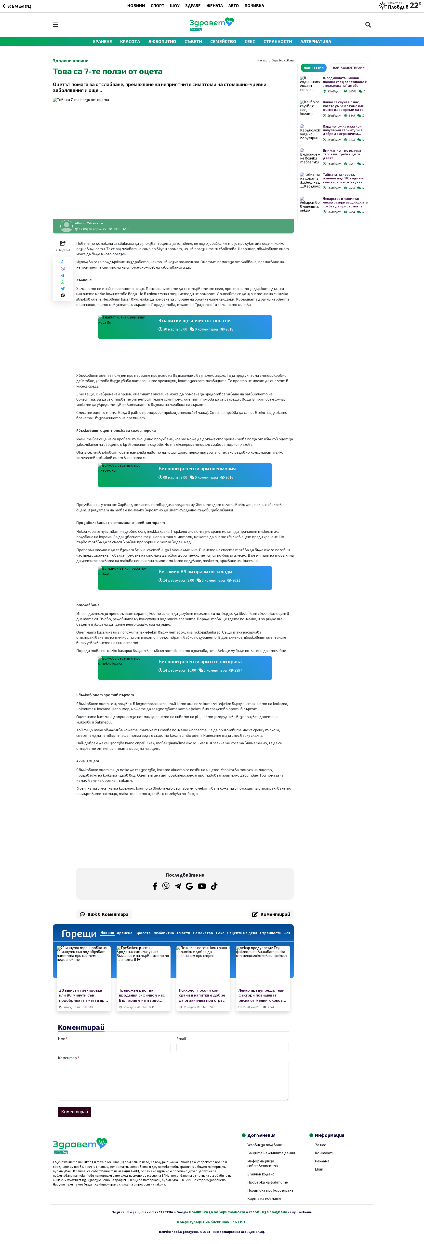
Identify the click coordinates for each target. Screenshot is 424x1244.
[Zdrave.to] (212, 29)
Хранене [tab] (124, 933)
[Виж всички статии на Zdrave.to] (66, 226)
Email (181, 1039)
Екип (319, 1169)
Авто (233, 6)
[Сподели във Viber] (62, 269)
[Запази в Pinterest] (62, 295)
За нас (320, 1145)
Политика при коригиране (270, 1190)
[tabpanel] (334, 146)
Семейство (223, 41)
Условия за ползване (264, 1145)
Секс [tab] (220, 933)
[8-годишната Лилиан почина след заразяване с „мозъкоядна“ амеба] (310, 83)
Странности (278, 41)
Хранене (102, 41)
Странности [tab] (270, 933)
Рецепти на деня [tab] (242, 933)
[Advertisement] (129, 832)
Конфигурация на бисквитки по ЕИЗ (211, 1222)
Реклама (322, 1161)
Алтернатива (315, 41)
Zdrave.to (95, 223)
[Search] (368, 25)
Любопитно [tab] (164, 933)
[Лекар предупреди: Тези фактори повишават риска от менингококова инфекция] (263, 966)
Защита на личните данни (271, 1153)
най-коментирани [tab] (349, 67)
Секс (250, 41)
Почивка (254, 6)
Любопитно (162, 41)
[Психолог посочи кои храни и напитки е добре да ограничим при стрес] (203, 966)
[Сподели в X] (62, 289)
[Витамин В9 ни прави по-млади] (126, 578)
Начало (262, 60)
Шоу (175, 6)
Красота (130, 41)
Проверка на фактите (267, 1182)
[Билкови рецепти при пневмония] (126, 475)
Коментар (68, 1058)
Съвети (193, 41)
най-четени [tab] (314, 67)
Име (62, 1039)
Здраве (193, 6)
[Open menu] (55, 25)
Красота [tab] (143, 933)
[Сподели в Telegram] (62, 275)
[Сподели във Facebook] (62, 262)
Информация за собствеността (262, 1163)
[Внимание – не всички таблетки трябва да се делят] (310, 156)
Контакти (324, 1153)
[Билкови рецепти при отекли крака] (126, 668)
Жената (214, 6)
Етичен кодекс (260, 1174)
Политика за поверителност (217, 1212)
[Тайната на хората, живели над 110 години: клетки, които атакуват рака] (310, 180)
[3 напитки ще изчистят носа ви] (126, 327)
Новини (136, 6)
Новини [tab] (107, 932)
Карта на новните (264, 1198)
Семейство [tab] (203, 933)
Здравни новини (283, 60)
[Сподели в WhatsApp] (62, 282)
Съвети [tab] (183, 933)
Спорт (157, 6)
